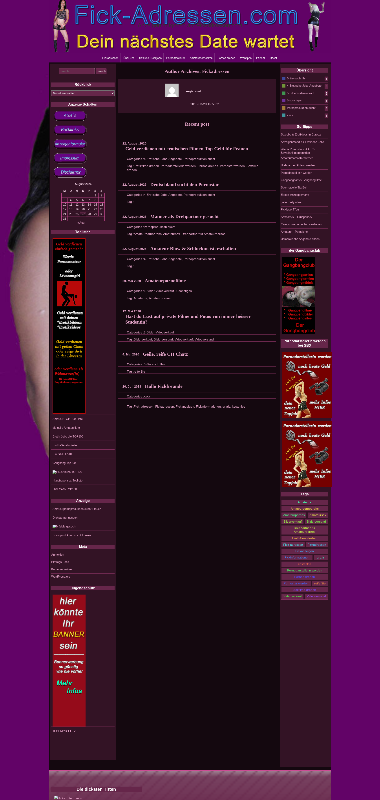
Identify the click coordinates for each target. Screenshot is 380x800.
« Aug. (81, 222)
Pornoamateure (175, 58)
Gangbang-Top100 (64, 463)
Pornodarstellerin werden (178, 166)
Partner (260, 58)
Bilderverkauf (143, 339)
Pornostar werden (232, 166)
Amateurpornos (159, 298)
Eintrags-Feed (60, 562)
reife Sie (139, 371)
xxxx (147, 396)
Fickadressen (110, 58)
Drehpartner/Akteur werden (298, 165)
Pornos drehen (226, 58)
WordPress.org (60, 576)
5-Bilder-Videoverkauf (159, 291)
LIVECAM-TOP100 (65, 489)
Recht (273, 58)
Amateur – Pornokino (294, 231)
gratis (226, 406)
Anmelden (57, 554)
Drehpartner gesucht (65, 517)
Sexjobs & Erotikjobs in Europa (301, 134)
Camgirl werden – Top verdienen (301, 224)
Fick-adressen (143, 406)
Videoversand (204, 339)
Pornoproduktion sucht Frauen (72, 535)
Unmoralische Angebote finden (300, 239)
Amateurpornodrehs (148, 234)
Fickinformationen (208, 406)
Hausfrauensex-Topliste (67, 480)
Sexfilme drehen (304, 589)
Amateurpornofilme (201, 58)
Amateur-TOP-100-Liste (68, 419)
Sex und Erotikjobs (150, 58)
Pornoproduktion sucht (199, 159)
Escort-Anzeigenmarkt (295, 194)
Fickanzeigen (185, 406)
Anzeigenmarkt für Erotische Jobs (302, 142)
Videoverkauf (184, 339)
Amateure (140, 298)
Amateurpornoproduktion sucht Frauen (77, 509)
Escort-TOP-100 (63, 454)
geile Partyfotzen (291, 202)
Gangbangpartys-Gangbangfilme (301, 180)
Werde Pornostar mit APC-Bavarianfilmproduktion (297, 151)
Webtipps (246, 58)
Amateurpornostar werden (297, 158)
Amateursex (171, 234)
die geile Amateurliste (66, 427)
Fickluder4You (290, 209)
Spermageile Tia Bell (294, 187)
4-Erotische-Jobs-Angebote (163, 159)
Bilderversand (163, 339)
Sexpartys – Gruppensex (296, 217)
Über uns (128, 58)
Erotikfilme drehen (146, 166)
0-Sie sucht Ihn (154, 364)
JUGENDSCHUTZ (64, 731)
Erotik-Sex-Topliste (65, 445)
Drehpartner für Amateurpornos (203, 234)
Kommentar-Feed (62, 569)
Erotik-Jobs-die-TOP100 (68, 436)
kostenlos (238, 406)
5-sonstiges (184, 291)
